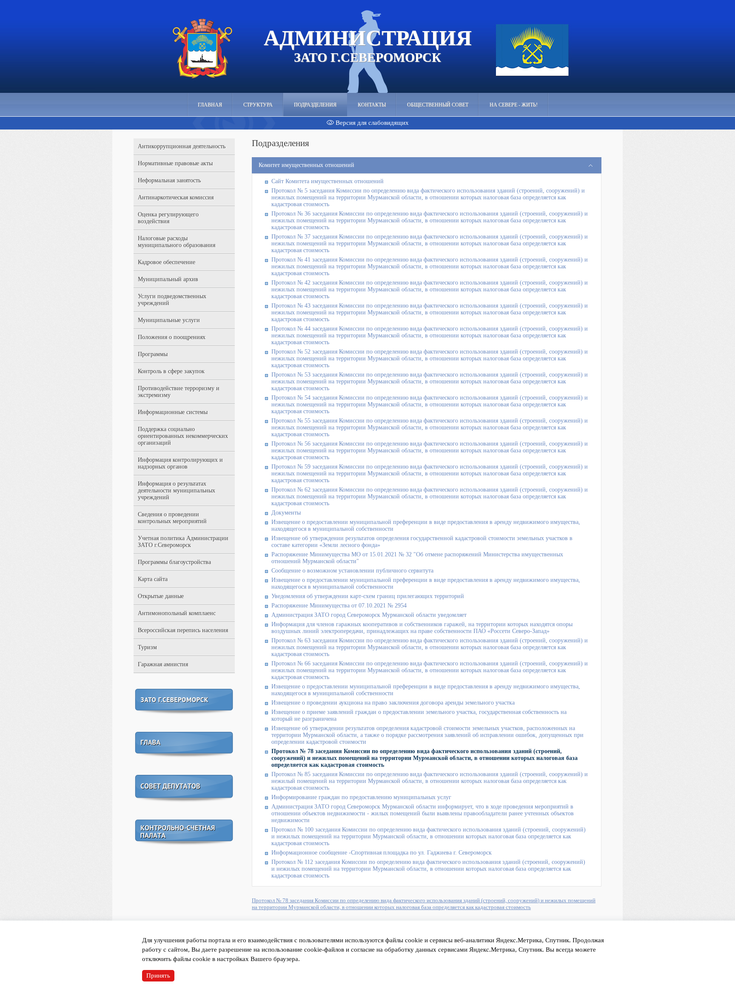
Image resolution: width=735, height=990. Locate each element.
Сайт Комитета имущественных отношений (327, 181)
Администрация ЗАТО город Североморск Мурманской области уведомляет (369, 615)
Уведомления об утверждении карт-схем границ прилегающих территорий (367, 596)
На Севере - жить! (514, 105)
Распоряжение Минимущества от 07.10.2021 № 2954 (339, 605)
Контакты (372, 105)
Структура (258, 105)
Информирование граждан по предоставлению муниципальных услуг (361, 797)
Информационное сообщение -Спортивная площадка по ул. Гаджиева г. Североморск (381, 852)
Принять (158, 975)
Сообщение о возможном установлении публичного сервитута (352, 570)
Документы (286, 512)
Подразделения (315, 105)
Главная (210, 105)
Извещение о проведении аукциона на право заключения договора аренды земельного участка (393, 702)
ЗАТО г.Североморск (368, 45)
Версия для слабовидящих (371, 122)
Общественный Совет (437, 105)
